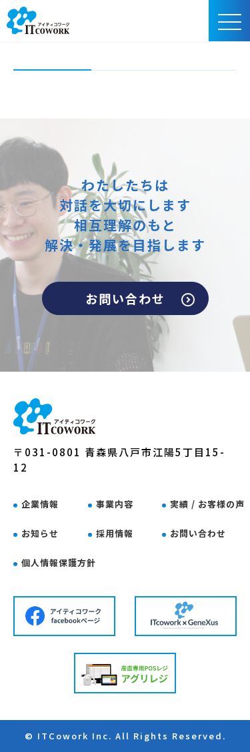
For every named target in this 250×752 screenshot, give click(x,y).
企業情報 (40, 504)
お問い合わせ (125, 298)
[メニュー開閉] (229, 21)
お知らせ (40, 533)
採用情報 (114, 533)
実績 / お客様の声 (207, 504)
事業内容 (114, 504)
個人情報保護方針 (58, 562)
